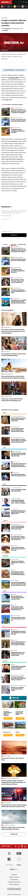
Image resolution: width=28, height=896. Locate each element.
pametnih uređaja (13, 77)
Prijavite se (14, 235)
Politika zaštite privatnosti (14, 882)
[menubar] (24, 2)
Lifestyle (25, 6)
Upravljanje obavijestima (14, 889)
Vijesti (5, 6)
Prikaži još (14, 834)
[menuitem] (24, 2)
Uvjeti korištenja (14, 879)
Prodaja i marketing (14, 877)
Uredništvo (14, 874)
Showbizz (18, 6)
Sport (11, 6)
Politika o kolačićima (14, 884)
